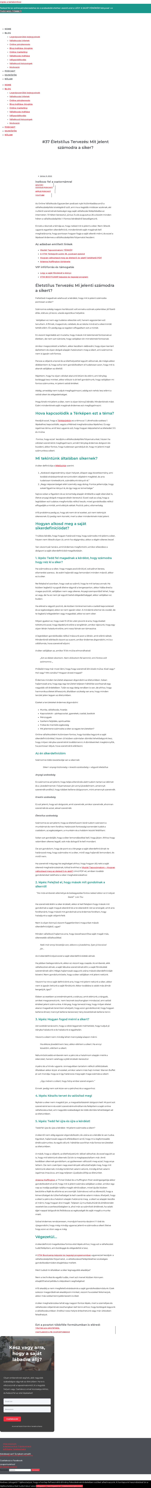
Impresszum (10, 1444)
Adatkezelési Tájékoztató (17, 1446)
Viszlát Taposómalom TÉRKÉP (56, 250)
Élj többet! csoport (8, 1466)
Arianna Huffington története (55, 261)
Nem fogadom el (54, 1486)
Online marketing (18, 52)
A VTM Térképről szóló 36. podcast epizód (62, 254)
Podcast (10, 71)
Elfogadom (41, 1486)
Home (8, 29)
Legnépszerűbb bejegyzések (24, 37)
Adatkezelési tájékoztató (72, 1486)
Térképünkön (64, 420)
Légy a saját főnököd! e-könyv (55, 273)
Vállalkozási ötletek (19, 40)
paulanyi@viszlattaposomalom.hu (16, 1455)
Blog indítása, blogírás (21, 48)
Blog (8, 33)
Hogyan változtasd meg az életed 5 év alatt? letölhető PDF (71, 258)
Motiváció (14, 67)
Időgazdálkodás (17, 60)
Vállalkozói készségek (20, 63)
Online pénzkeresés (19, 44)
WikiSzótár (60, 465)
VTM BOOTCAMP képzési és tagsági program (64, 277)
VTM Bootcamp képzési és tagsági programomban (64, 1255)
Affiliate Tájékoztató (14, 1449)
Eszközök (11, 75)
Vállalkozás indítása (19, 56)
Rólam (9, 79)
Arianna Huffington (45, 1180)
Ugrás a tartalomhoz (10, 2)
